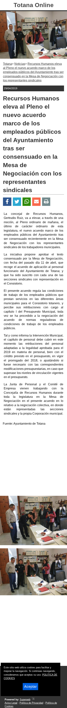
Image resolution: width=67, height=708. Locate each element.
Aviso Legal (11, 702)
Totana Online (34, 5)
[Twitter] (17, 201)
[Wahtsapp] (27, 201)
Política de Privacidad (31, 702)
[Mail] (36, 201)
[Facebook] (7, 201)
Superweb (25, 699)
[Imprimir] (46, 201)
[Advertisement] (33, 462)
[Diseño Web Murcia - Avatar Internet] (33, 699)
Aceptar (30, 686)
